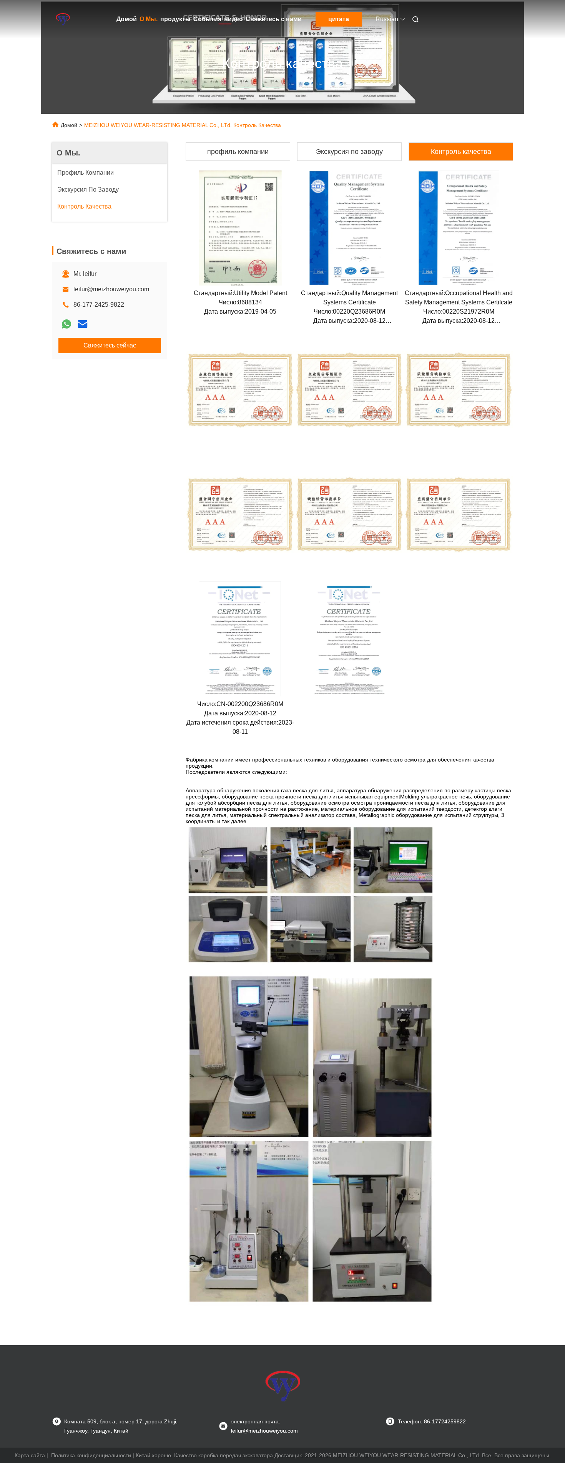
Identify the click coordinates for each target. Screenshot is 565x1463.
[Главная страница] (63, 19)
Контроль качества (461, 151)
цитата (338, 19)
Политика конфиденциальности (91, 1455)
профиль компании (238, 151)
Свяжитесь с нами (274, 19)
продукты (175, 19)
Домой (126, 19)
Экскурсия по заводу (349, 151)
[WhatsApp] (66, 324)
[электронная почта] (82, 324)
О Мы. (149, 19)
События (207, 19)
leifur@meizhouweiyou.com (111, 289)
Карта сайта (30, 1455)
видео (233, 19)
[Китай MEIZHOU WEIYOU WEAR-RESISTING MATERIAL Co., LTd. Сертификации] (240, 228)
